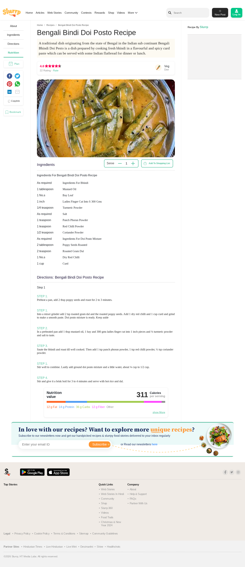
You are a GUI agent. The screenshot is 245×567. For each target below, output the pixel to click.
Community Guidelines (105, 533)
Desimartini (86, 546)
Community (71, 12)
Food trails (107, 517)
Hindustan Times (32, 546)
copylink (15, 101)
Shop (111, 12)
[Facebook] (225, 472)
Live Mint (71, 546)
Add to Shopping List (159, 163)
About (133, 489)
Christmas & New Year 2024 (111, 523)
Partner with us (139, 503)
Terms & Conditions (64, 533)
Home (29, 12)
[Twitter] (231, 472)
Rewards (100, 12)
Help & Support (138, 493)
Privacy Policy (22, 533)
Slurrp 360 (106, 507)
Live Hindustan (54, 546)
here (154, 444)
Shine (100, 546)
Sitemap (83, 533)
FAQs (133, 498)
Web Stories (54, 12)
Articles (40, 12)
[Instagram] (238, 472)
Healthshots (113, 546)
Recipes (50, 25)
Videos (121, 12)
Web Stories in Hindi (112, 493)
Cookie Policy (42, 533)
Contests (86, 12)
